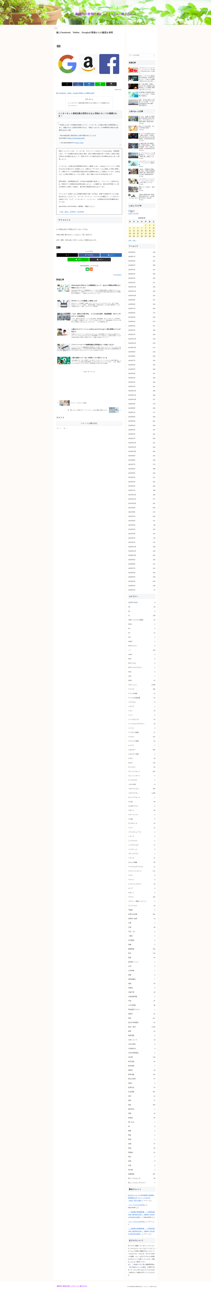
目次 (86, 99)
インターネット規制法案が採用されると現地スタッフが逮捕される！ (89, 103)
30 (150, 236)
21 (142, 233)
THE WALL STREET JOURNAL (72, 212)
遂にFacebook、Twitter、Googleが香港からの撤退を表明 (75, 93)
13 (138, 230)
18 (130, 233)
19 (134, 233)
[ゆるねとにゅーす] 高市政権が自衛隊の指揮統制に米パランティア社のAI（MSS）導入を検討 (141, 1197)
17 (153, 230)
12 (134, 230)
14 (142, 230)
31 (153, 236)
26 (134, 236)
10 (153, 228)
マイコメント (73, 105)
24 (153, 233)
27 (138, 236)
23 (150, 233)
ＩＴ (59, 247)
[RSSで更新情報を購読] (91, 269)
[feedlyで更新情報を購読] (87, 269)
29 (146, 236)
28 (142, 236)
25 (130, 236)
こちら (131, 1262)
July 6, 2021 (79, 143)
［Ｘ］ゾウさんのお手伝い (137, 1205)
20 (138, 233)
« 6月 (129, 240)
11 (130, 230)
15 (146, 230)
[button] (111, 84)
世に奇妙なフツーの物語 (137, 1267)
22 (146, 233)
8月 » (134, 240)
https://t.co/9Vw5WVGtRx (76, 138)
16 (150, 230)
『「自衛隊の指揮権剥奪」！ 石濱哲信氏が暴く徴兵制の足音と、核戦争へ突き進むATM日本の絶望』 (141, 1214)
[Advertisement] (89, 39)
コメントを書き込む (89, 423)
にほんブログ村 (133, 213)
